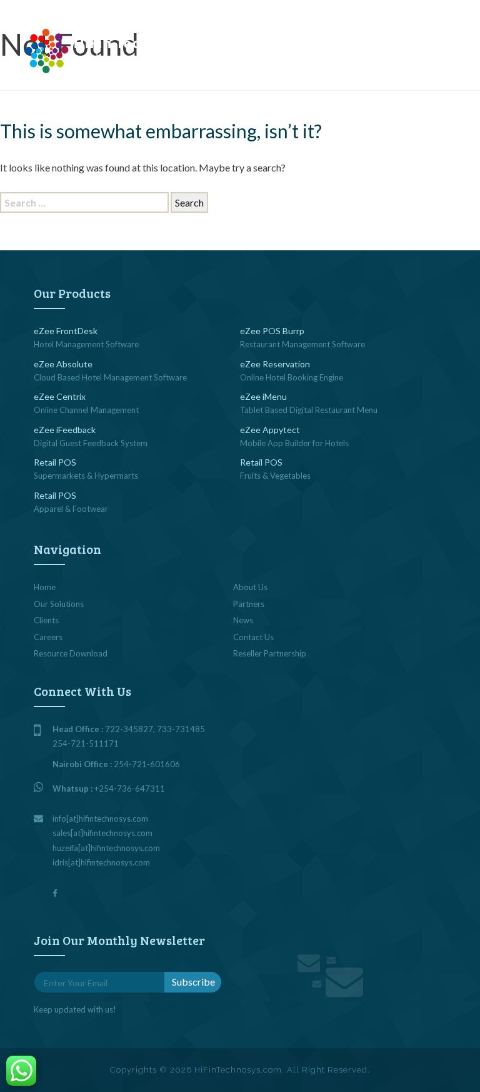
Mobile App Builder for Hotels (294, 443)
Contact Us (406, 49)
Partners (248, 604)
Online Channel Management (86, 410)
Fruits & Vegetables (275, 476)
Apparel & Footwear (71, 509)
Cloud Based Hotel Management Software (110, 377)
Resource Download (71, 653)
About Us (250, 587)
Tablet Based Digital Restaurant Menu (309, 410)
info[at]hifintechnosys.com (104, 9)
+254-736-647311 (129, 788)
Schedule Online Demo (273, 49)
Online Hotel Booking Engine (291, 377)
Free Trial (350, 49)
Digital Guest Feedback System (91, 443)
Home (45, 587)
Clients (46, 620)
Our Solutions (59, 604)
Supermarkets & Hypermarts (86, 476)
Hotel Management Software (86, 344)
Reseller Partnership (269, 653)
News (243, 620)
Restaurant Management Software (302, 344)
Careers (48, 637)
